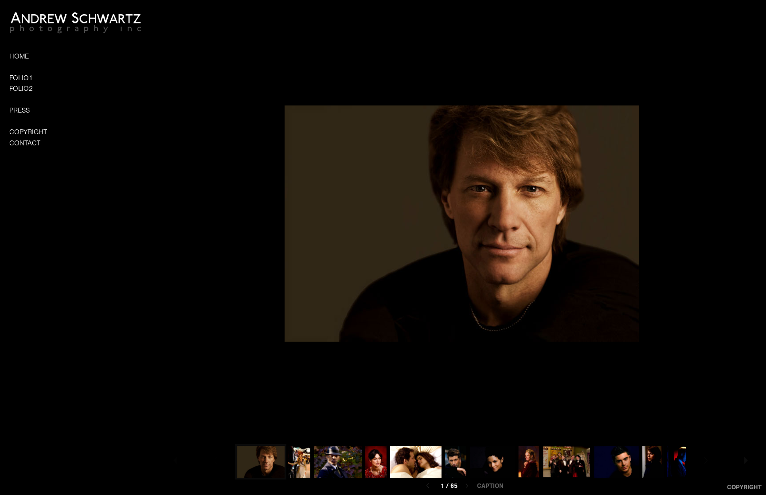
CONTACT (24, 143)
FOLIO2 (21, 89)
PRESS (19, 110)
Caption (490, 486)
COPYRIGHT (28, 132)
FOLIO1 (21, 78)
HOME (19, 56)
